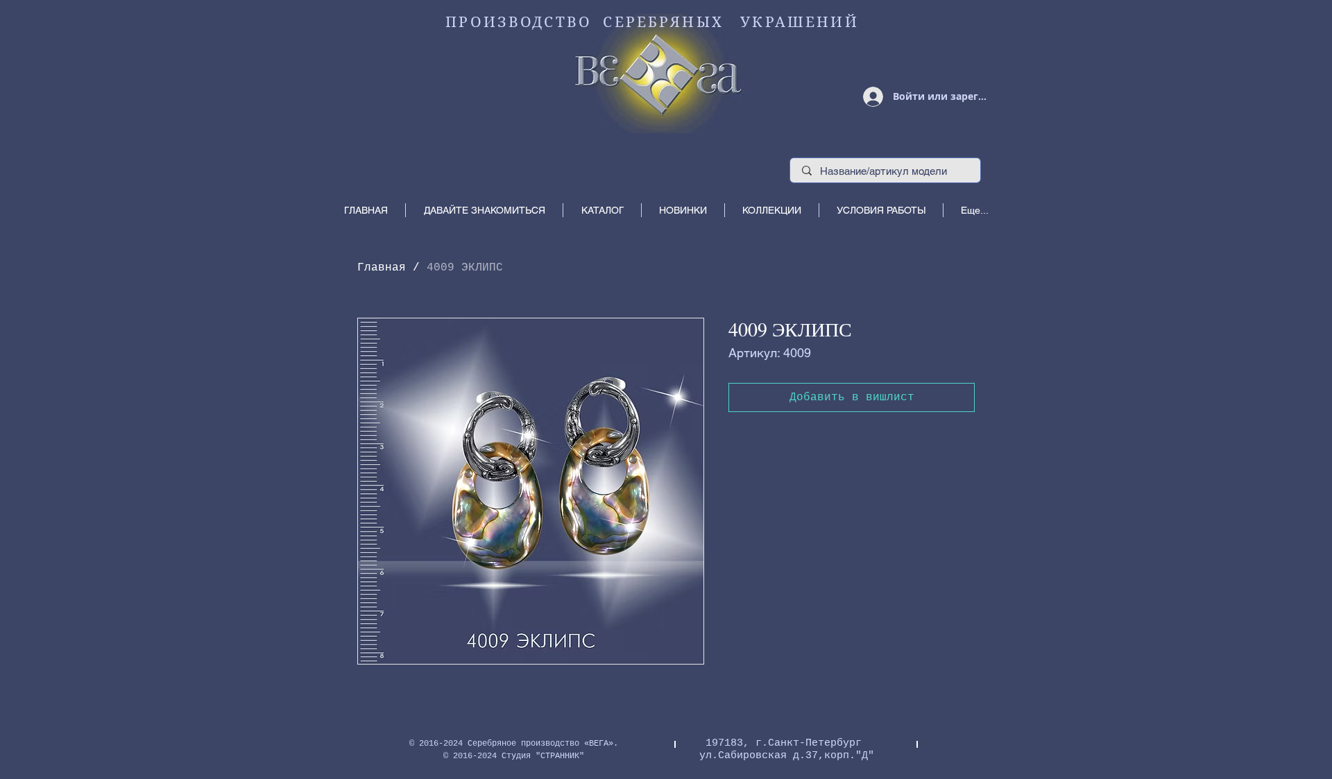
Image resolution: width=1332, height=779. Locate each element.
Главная (381, 268)
